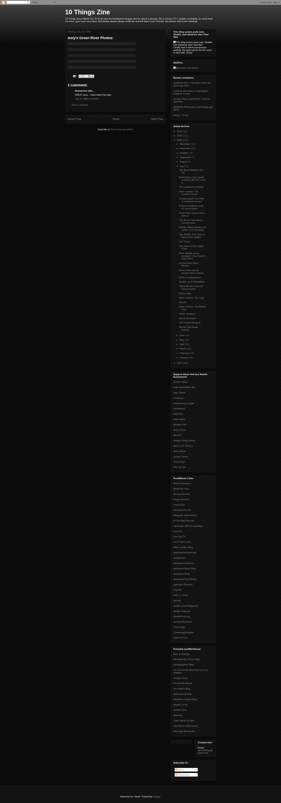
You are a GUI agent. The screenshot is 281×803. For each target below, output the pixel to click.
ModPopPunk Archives (184, 552)
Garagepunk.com (182, 510)
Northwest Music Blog (184, 568)
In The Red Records (183, 520)
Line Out (177, 531)
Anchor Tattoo (180, 382)
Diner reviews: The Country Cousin (188, 193)
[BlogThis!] (83, 76)
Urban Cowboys (187, 313)
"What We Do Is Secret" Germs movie (191, 287)
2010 (180, 131)
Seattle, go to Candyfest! (191, 281)
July (182, 166)
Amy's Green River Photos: (188, 264)
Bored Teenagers (182, 483)
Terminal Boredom (182, 621)
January (184, 357)
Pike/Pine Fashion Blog (185, 699)
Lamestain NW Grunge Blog (187, 526)
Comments (183, 774)
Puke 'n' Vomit (180, 595)
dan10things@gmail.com (205, 751)
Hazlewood (179, 408)
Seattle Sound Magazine (186, 606)
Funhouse (178, 398)
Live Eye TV (179, 536)
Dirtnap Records (181, 494)
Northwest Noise (181, 574)
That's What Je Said (183, 720)
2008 (180, 140)
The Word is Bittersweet (185, 726)
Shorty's (177, 435)
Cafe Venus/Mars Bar (184, 387)
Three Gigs (179, 627)
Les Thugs (184, 241)
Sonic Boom (179, 451)
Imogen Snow (180, 678)
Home (116, 119)
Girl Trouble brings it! (190, 322)
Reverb (177, 600)
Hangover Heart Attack (185, 515)
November (185, 148)
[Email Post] (74, 76)
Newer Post (74, 119)
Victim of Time (180, 637)
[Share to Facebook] (89, 76)
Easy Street (179, 392)
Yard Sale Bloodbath (183, 731)
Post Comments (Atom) (122, 129)
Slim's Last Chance (183, 446)
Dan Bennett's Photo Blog (186, 659)
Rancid (182, 302)
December (185, 144)
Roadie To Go (180, 704)
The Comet (179, 461)
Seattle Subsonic (182, 611)
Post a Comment (80, 105)
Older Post (157, 119)
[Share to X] (86, 76)
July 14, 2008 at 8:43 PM (87, 99)
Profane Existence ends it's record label (191, 207)
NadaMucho (179, 558)
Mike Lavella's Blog (183, 547)
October (184, 153)
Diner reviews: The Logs (191, 297)
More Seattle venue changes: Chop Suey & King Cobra (192, 256)
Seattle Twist (179, 710)
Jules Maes (179, 419)
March (183, 348)
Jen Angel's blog (181, 688)
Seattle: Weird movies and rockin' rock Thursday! (192, 228)
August (183, 161)
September (186, 157)
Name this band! (187, 318)
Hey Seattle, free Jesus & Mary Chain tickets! (192, 235)
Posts (180, 769)
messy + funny (180, 115)
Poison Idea (185, 293)
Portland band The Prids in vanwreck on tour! (191, 200)
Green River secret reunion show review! (191, 271)
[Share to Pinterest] (92, 76)
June (182, 335)
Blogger (156, 796)
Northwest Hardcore (183, 563)
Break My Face (181, 488)
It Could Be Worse (182, 683)
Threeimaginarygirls (183, 632)
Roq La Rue (179, 430)
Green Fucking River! (190, 277)
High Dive (178, 414)
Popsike (177, 589)
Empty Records (181, 499)
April (182, 344)
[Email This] (80, 76)
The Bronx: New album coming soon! (191, 221)
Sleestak (177, 715)
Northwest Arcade (182, 694)
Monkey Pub (179, 424)
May (182, 340)
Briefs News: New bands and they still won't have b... (192, 180)
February (185, 353)
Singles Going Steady (184, 440)
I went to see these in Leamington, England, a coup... (191, 92)
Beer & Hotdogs (181, 654)
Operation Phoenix (183, 584)
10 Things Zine (87, 12)
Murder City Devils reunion (188, 328)
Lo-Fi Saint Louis (182, 542)
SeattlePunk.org (181, 616)
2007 (180, 363)
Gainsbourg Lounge (183, 403)
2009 (180, 135)
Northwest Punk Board (184, 579)
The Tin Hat (179, 467)
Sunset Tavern (180, 456)
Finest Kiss (179, 504)
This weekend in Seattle (191, 187)
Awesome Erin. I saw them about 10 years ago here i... (191, 84)
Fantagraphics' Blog (183, 664)
